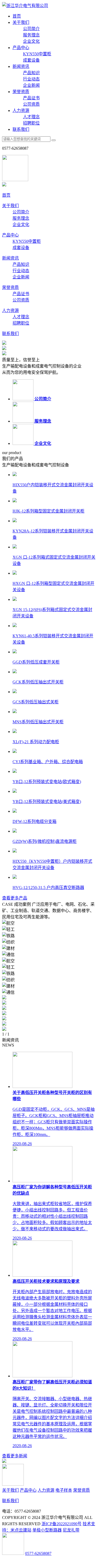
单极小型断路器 (47, 1530)
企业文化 (31, 41)
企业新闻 (31, 85)
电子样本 (63, 1490)
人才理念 (31, 117)
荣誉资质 (21, 91)
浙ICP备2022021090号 (62, 1524)
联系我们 (21, 129)
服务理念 (31, 35)
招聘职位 (31, 123)
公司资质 (31, 104)
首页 (17, 16)
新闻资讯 (21, 66)
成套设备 (31, 60)
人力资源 (21, 110)
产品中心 (21, 47)
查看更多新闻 (14, 1456)
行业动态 (31, 79)
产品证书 (31, 98)
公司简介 (31, 28)
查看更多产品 (14, 898)
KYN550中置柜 (37, 54)
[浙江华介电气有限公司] (25, 5)
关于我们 (21, 22)
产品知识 (31, 73)
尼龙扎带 (71, 1530)
